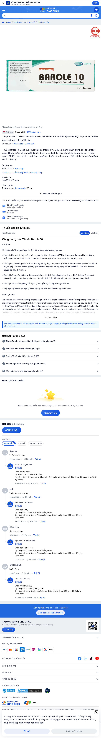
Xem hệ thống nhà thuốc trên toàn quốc (51, 608)
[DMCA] (29, 690)
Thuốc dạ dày (43, 22)
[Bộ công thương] (8, 690)
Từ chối (27, 731)
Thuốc (8, 22)
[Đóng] (3, 3)
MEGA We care (34, 132)
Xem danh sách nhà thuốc (50, 613)
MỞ (95, 3)
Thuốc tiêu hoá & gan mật (24, 22)
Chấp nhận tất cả (74, 731)
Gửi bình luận (11, 430)
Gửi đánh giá (50, 413)
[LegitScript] (56, 690)
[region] (50, 75)
